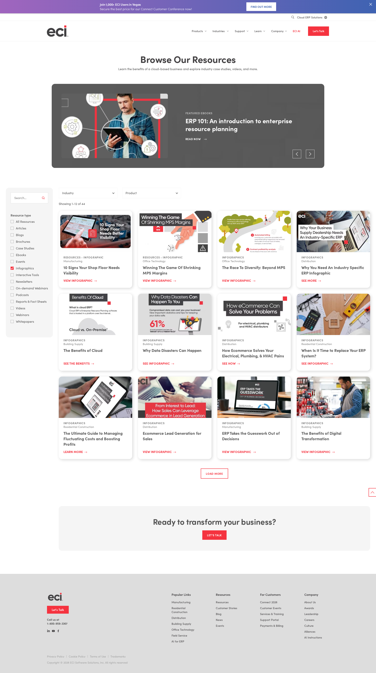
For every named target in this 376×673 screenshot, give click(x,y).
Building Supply (181, 624)
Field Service (179, 635)
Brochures (23, 241)
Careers (309, 620)
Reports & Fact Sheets (31, 301)
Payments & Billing (271, 626)
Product (131, 193)
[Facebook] (58, 631)
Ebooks (21, 255)
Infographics (25, 268)
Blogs (20, 235)
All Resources (25, 221)
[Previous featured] (297, 154)
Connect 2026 (268, 602)
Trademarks (118, 656)
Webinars (22, 315)
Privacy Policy (55, 656)
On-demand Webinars (32, 288)
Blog (218, 614)
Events (20, 261)
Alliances (309, 631)
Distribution (179, 618)
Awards (309, 608)
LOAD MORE (214, 474)
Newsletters (24, 281)
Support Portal (269, 620)
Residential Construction (179, 610)
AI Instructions (313, 637)
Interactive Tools (27, 275)
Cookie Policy (77, 656)
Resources (222, 602)
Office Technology (183, 629)
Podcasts (22, 295)
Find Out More (261, 7)
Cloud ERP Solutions (309, 17)
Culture (309, 626)
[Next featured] (310, 154)
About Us (310, 602)
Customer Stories (226, 608)
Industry (68, 193)
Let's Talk (318, 31)
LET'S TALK (214, 535)
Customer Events (270, 608)
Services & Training (272, 614)
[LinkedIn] (48, 631)
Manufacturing (181, 602)
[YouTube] (53, 631)
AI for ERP (178, 641)
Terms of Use (98, 656)
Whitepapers (25, 321)
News (219, 620)
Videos (20, 308)
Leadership (311, 614)
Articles (21, 228)
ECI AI (296, 31)
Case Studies (25, 248)
